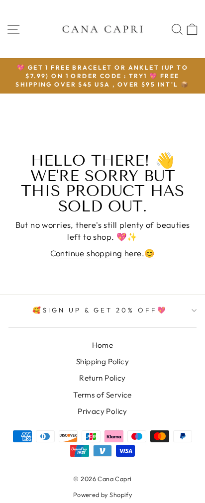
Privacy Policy (102, 411)
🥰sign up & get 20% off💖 (100, 310)
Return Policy (102, 378)
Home (102, 345)
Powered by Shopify (102, 495)
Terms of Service (102, 395)
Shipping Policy (102, 361)
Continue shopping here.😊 (102, 253)
